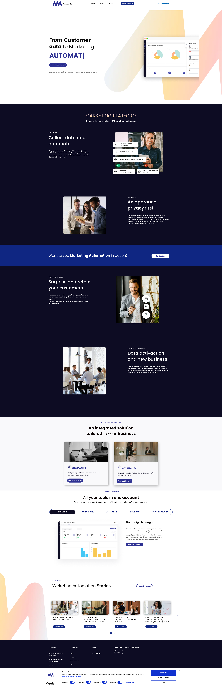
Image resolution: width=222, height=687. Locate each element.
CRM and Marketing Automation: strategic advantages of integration (157, 619)
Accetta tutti (163, 672)
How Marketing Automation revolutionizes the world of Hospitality (95, 619)
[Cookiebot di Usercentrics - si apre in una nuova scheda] (50, 683)
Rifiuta (164, 682)
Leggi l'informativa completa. (71, 676)
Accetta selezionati (163, 677)
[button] (177, 615)
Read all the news (144, 586)
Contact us (160, 256)
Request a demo (58, 65)
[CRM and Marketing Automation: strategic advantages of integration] (157, 608)
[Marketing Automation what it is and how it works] (64, 608)
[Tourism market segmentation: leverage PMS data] (126, 608)
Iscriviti (118, 652)
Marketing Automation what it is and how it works (64, 618)
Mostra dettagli (130, 682)
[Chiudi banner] (179, 671)
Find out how (73, 480)
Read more (59, 627)
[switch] (88, 682)
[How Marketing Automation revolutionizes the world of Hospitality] (95, 608)
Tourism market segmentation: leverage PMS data (125, 619)
